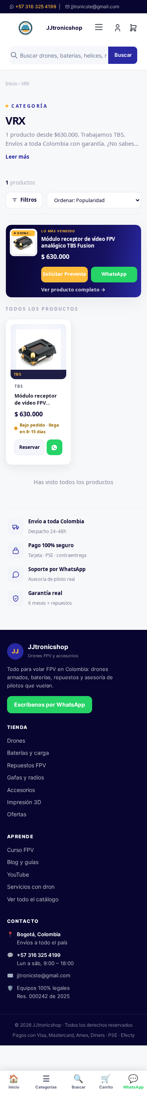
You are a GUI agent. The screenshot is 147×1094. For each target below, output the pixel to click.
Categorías (46, 1081)
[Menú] (98, 28)
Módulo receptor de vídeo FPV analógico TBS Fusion (78, 242)
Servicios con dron (30, 886)
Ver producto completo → (73, 289)
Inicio (14, 1081)
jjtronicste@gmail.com (43, 975)
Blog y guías (22, 862)
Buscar (123, 55)
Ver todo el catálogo (32, 899)
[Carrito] (133, 28)
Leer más (17, 156)
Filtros (28, 199)
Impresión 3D (24, 802)
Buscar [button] (78, 1081)
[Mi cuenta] (117, 28)
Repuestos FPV (26, 765)
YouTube (18, 874)
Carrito (106, 1081)
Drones (16, 740)
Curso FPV (20, 849)
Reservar (29, 447)
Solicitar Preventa (64, 274)
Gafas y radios (25, 777)
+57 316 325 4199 (35, 6)
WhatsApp (133, 1081)
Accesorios (21, 790)
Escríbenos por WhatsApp (49, 704)
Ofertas (16, 814)
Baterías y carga (28, 752)
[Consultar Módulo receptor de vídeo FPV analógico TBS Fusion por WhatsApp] (54, 447)
